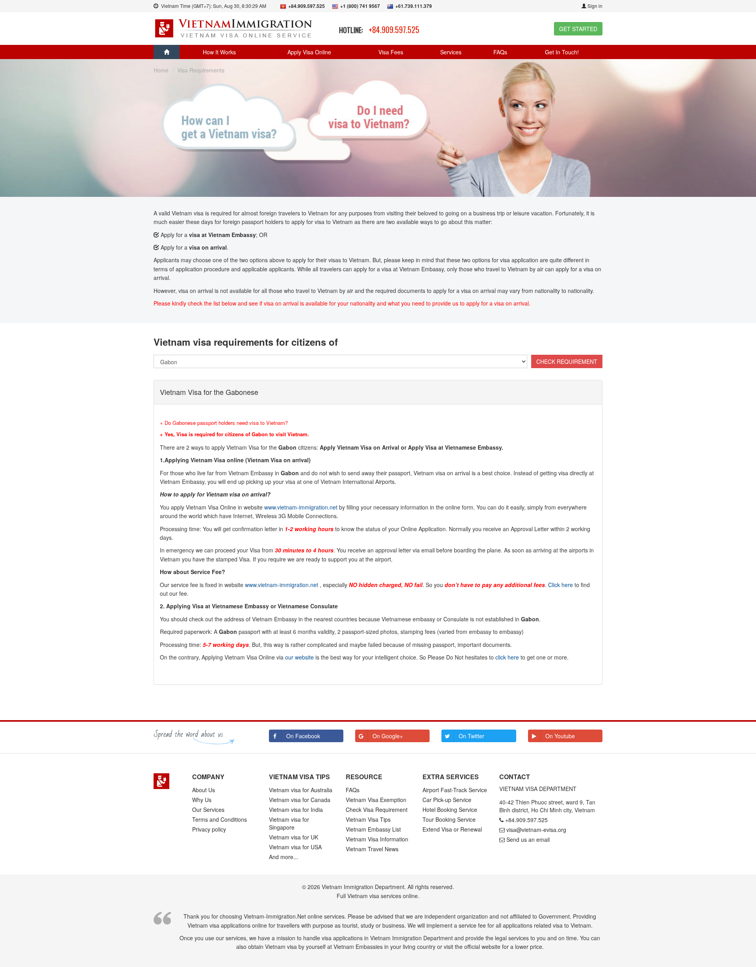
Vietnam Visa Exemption (376, 800)
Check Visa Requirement (377, 809)
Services (450, 52)
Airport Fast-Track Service (454, 790)
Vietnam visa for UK (293, 837)
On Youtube (560, 736)
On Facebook (303, 736)
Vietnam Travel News (372, 849)
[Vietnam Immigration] (167, 781)
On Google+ (387, 736)
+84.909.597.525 (394, 29)
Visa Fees (390, 52)
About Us (203, 790)
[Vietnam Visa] (234, 27)
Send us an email (528, 839)
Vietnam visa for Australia (300, 790)
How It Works (219, 52)
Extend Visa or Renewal (452, 829)
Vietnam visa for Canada (299, 800)
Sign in (594, 5)
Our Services (208, 809)
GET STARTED (578, 29)
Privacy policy (209, 829)
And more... (283, 857)
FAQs (500, 52)
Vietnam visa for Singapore (289, 823)
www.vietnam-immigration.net (300, 507)
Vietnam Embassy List (373, 829)
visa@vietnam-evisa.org (536, 830)
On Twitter (471, 736)
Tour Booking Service (449, 819)
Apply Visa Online (309, 52)
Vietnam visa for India (296, 809)
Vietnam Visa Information (377, 839)
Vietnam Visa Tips (368, 819)
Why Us (201, 800)
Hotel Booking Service (449, 809)
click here (507, 657)
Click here (560, 585)
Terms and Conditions (219, 819)
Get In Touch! (562, 52)
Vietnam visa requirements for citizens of (246, 341)
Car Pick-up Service (446, 800)
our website (299, 657)
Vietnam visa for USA (295, 847)
